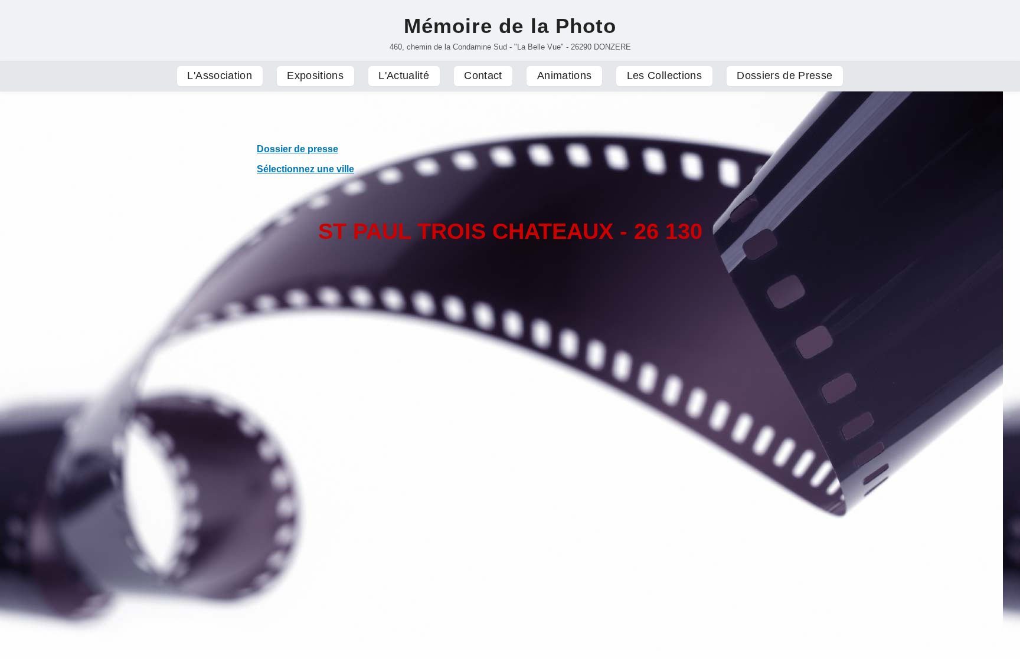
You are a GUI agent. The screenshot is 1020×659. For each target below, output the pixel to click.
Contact (483, 75)
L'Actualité (403, 75)
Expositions (315, 75)
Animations (564, 75)
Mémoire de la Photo (510, 25)
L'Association (219, 75)
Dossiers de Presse (784, 75)
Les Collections (664, 75)
